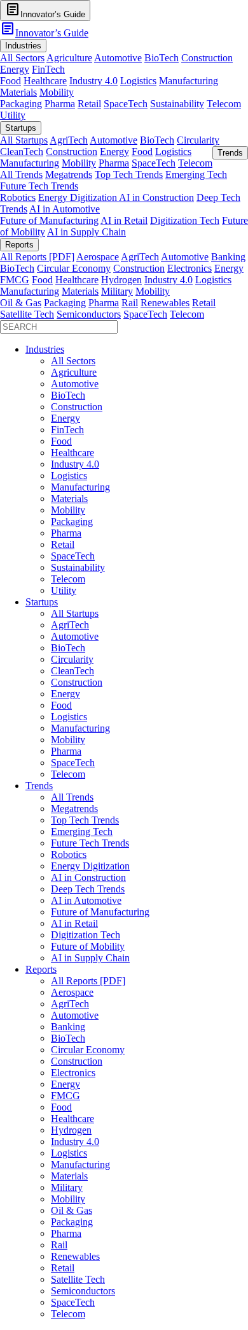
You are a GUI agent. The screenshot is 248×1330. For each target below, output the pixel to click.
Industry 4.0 (93, 80)
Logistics (138, 80)
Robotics (18, 197)
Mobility (56, 92)
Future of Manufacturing (49, 220)
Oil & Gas (20, 302)
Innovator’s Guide (44, 32)
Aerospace (97, 256)
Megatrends (68, 174)
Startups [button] (20, 128)
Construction (207, 57)
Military (117, 291)
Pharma (60, 103)
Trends (39, 785)
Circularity (198, 140)
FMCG (14, 279)
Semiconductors (89, 314)
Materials (18, 92)
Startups (41, 601)
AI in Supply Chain (86, 231)
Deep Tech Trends (88, 888)
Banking (228, 256)
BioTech (161, 57)
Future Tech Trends (39, 186)
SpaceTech (126, 103)
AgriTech (69, 140)
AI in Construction (156, 197)
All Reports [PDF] (37, 256)
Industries (44, 349)
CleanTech (21, 151)
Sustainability (177, 103)
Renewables (165, 302)
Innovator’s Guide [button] (45, 10)
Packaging (21, 103)
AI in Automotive (64, 208)
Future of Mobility (88, 946)
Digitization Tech (184, 220)
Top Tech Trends (129, 174)
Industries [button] (23, 45)
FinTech (48, 69)
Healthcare (45, 80)
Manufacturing (188, 80)
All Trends (21, 174)
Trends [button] (230, 153)
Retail (89, 103)
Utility (12, 115)
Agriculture (69, 57)
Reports (41, 969)
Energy (14, 69)
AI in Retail (124, 220)
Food (10, 80)
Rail (129, 302)
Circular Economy (74, 268)
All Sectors (22, 57)
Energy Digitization (78, 197)
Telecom (224, 103)
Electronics (189, 268)
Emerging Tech (196, 174)
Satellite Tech (27, 314)
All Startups (24, 140)
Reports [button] (19, 244)
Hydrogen (121, 279)
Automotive (118, 57)
